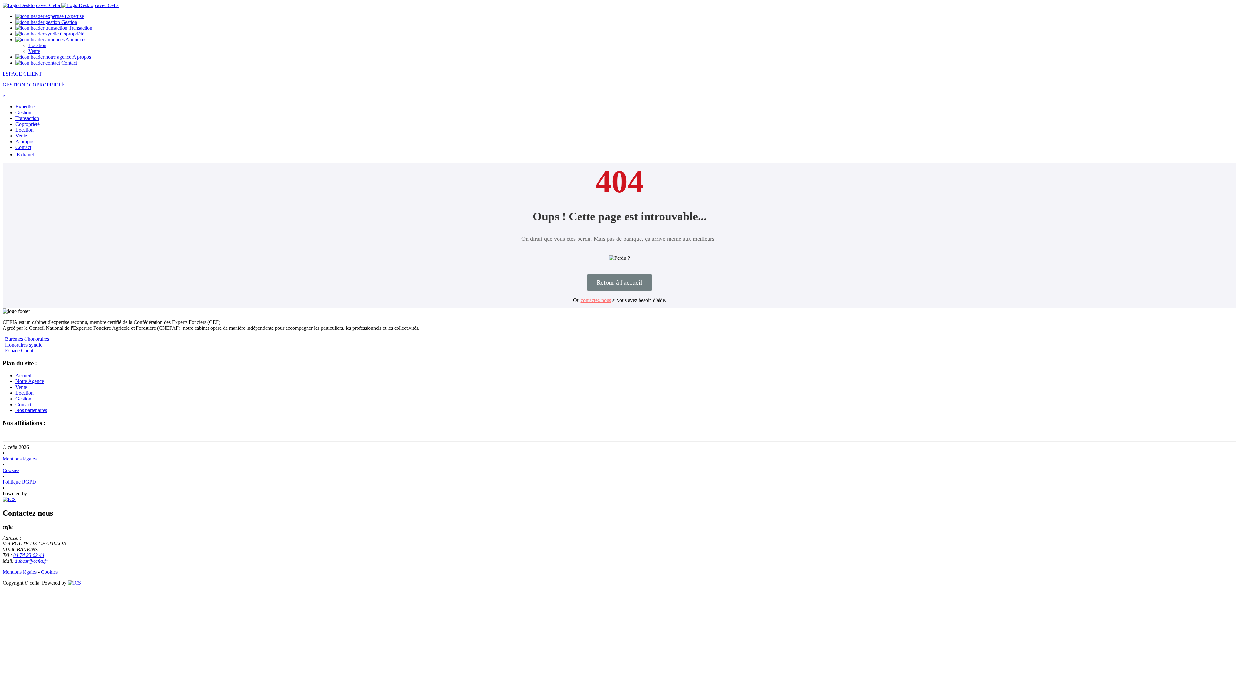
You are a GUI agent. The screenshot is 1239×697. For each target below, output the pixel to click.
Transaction (79, 28)
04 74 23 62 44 (28, 555)
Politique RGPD (19, 482)
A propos (81, 57)
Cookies (11, 470)
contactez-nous (596, 300)
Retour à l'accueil (619, 282)
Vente (34, 51)
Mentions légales (20, 458)
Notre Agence (29, 381)
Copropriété (71, 33)
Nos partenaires (31, 410)
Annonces (75, 39)
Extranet (24, 154)
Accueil (23, 375)
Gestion (68, 22)
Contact (68, 63)
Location (37, 45)
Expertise (74, 16)
